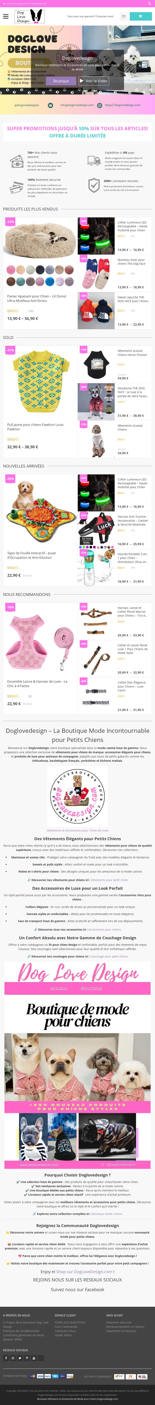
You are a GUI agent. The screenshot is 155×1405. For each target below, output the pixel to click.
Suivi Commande (66, 1327)
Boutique (61, 80)
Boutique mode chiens (107, 1214)
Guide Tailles (63, 1335)
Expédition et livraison (121, 1331)
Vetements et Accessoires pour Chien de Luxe (77, 830)
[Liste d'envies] (124, 16)
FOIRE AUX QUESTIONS (70, 1322)
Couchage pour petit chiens (109, 956)
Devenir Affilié (12, 1339)
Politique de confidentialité (21, 1331)
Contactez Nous (65, 1331)
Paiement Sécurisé (118, 1322)
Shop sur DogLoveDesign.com (84, 1271)
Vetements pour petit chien (109, 880)
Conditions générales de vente (23, 1335)
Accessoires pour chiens (104, 929)
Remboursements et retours (125, 1327)
